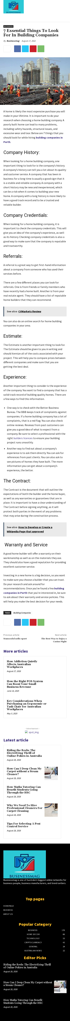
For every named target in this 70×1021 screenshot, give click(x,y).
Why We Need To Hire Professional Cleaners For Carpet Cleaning (24, 808)
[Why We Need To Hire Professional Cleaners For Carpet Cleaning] (51, 810)
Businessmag (13, 40)
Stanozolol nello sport (15, 638)
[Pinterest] (33, 48)
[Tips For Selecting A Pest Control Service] (51, 828)
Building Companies (22, 612)
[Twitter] (25, 48)
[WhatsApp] (41, 48)
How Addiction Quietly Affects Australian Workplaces (22, 664)
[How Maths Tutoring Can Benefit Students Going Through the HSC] (51, 791)
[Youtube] (47, 890)
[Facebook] (17, 48)
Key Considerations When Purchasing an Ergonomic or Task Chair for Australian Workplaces (27, 705)
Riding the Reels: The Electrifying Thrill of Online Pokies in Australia (24, 753)
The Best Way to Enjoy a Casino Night (54, 640)
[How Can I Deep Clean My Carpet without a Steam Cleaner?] (51, 773)
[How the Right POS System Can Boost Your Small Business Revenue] (56, 686)
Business (8, 26)
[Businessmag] (32, 6)
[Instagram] (29, 890)
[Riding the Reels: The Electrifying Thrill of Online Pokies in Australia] (51, 755)
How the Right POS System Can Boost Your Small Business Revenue (25, 684)
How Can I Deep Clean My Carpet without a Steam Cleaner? (24, 771)
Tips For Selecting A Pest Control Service (23, 825)
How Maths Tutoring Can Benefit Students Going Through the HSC (24, 789)
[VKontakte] (41, 890)
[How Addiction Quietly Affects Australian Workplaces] (56, 667)
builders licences (23, 438)
